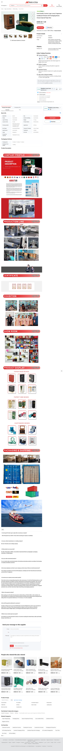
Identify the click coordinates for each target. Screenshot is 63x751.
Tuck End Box (3, 702)
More (2, 735)
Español (13, 742)
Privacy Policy (49, 746)
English (10, 742)
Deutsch (36, 742)
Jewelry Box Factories (16, 727)
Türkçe (25, 743)
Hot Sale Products (35, 702)
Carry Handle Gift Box (39, 718)
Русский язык (27, 742)
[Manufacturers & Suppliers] (31, 2)
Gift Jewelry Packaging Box (47, 730)
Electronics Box (4, 707)
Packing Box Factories (27, 727)
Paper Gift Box (21, 8)
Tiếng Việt (29, 743)
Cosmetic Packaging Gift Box (19, 730)
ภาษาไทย (58, 742)
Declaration (44, 746)
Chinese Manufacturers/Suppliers (20, 739)
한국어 (48, 742)
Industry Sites (43, 739)
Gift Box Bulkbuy (12, 733)
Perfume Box (49, 702)
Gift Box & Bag (15, 8)
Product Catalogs (18, 700)
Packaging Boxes (16, 718)
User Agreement (38, 746)
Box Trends (4, 733)
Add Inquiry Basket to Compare (18, 40)
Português (18, 742)
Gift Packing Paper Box (6, 730)
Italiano (32, 742)
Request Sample (57, 30)
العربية (45, 742)
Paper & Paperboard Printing (27, 718)
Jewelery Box (49, 704)
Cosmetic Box (19, 707)
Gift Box (17, 704)
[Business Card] (60, 112)
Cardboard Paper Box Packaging (33, 730)
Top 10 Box (57, 730)
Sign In (38, 101)
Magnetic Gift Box (5, 721)
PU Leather (18, 702)
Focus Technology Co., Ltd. (23, 746)
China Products (11, 739)
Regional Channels (50, 739)
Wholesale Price (37, 739)
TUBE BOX (3, 704)
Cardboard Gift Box (50, 718)
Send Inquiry (40, 27)
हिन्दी (55, 742)
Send (12, 645)
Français (22, 742)
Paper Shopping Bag (6, 718)
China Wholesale (30, 739)
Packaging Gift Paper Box (51, 727)
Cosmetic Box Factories (38, 727)
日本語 (52, 742)
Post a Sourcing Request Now (16, 648)
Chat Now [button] (50, 27)
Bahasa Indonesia (36, 743)
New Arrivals (34, 704)
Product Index (56, 739)
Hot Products (5, 739)
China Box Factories (6, 727)
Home (2, 8)
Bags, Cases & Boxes (8, 8)
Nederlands (41, 742)
